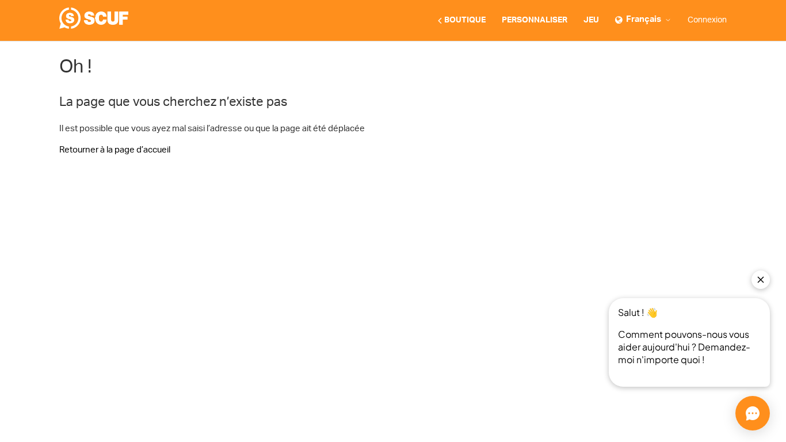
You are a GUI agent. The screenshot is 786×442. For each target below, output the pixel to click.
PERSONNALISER (534, 20)
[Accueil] (93, 26)
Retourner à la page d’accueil (114, 150)
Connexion (707, 20)
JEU (591, 20)
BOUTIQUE (465, 20)
